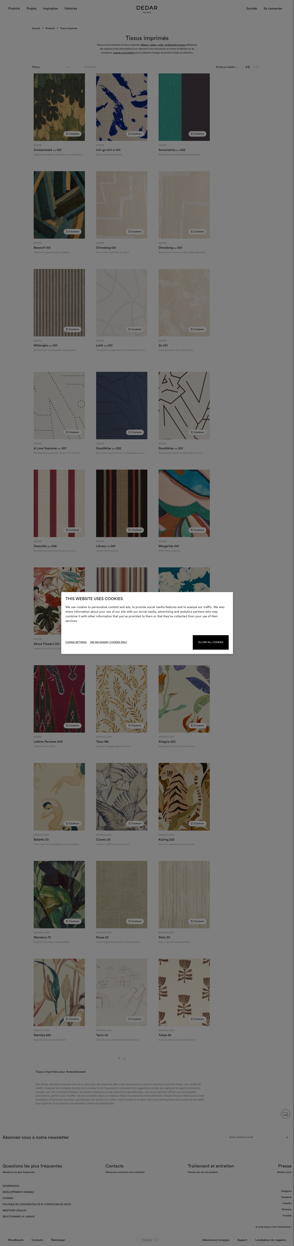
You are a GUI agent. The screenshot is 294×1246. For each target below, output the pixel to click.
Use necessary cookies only (108, 642)
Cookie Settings (76, 642)
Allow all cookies (210, 642)
